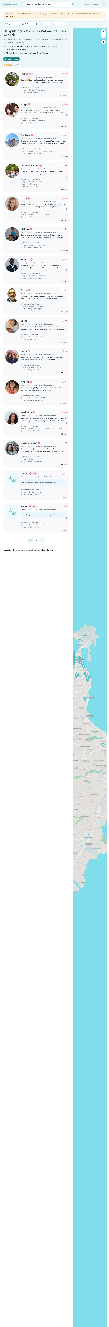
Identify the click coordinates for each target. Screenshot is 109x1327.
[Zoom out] (103, 36)
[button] (80, 662)
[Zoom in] (103, 31)
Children (28, 24)
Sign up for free (11, 59)
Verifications (43, 24)
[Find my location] (103, 42)
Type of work (13, 24)
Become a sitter (91, 4)
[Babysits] (10, 4)
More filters (59, 24)
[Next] (42, 540)
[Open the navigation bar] (104, 4)
